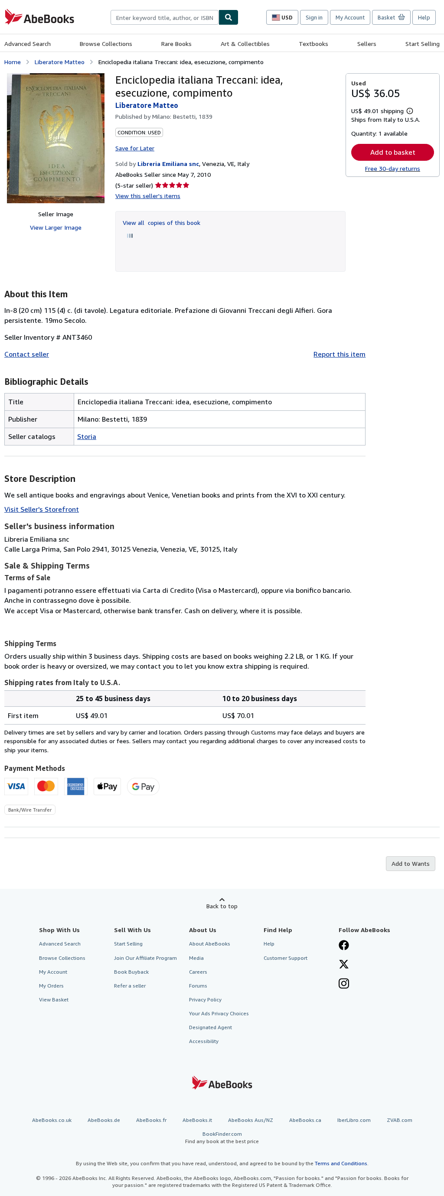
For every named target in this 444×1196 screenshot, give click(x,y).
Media (196, 958)
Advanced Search (27, 43)
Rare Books (176, 43)
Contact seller (26, 354)
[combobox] (165, 17)
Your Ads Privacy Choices (219, 1013)
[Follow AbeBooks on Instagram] (344, 984)
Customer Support (285, 958)
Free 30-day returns (392, 168)
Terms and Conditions (341, 1163)
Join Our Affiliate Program (145, 958)
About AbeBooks (209, 943)
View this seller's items (147, 195)
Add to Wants (411, 863)
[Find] (228, 17)
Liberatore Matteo (60, 61)
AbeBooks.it (197, 1120)
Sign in (314, 17)
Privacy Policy (205, 999)
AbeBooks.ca (305, 1120)
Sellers (366, 43)
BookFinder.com (222, 1137)
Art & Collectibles (245, 43)
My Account (350, 17)
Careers (198, 971)
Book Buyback (131, 971)
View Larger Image (56, 227)
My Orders (51, 985)
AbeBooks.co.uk (52, 1120)
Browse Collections (106, 43)
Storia (86, 436)
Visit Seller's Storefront (41, 509)
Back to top (222, 906)
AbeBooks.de (104, 1120)
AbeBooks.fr (151, 1120)
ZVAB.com (399, 1120)
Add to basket (392, 152)
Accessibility (204, 1041)
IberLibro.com (354, 1120)
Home (12, 61)
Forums (198, 985)
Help (424, 17)
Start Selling (422, 43)
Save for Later (134, 148)
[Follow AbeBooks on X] (344, 965)
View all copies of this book (161, 222)
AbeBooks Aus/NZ (250, 1120)
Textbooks (313, 43)
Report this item (339, 354)
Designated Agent (210, 1027)
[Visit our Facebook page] (344, 946)
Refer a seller (130, 985)
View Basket (54, 999)
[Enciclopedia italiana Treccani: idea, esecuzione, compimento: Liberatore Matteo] (55, 138)
